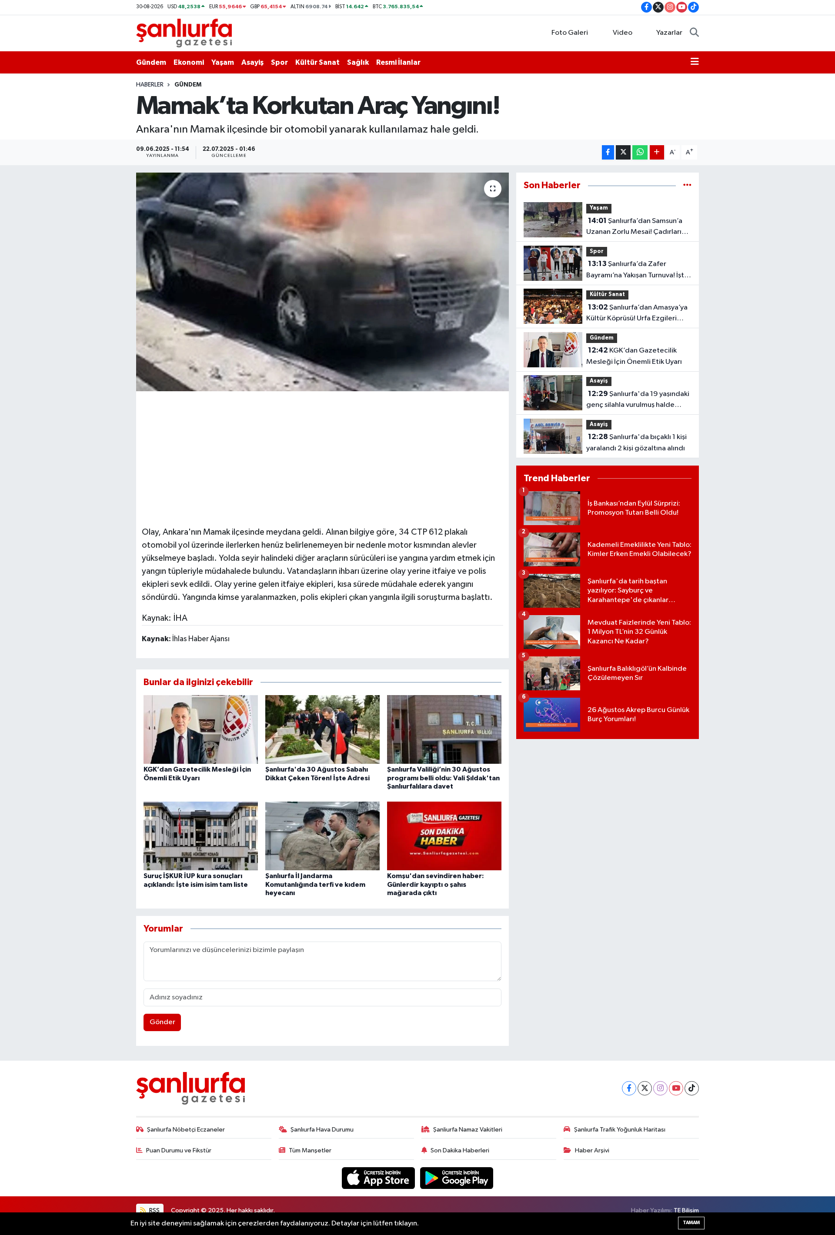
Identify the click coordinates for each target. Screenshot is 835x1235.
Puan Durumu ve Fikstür (178, 1150)
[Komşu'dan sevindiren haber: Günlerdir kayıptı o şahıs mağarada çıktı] (444, 835)
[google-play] (456, 1178)
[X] (645, 1088)
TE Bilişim (686, 1210)
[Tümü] (687, 185)
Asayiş (252, 62)
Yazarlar (669, 33)
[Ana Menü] (695, 62)
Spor (279, 62)
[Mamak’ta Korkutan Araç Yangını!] (322, 282)
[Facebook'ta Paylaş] (608, 152)
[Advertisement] (322, 457)
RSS (154, 1210)
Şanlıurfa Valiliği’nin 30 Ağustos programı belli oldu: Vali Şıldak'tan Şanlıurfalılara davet (443, 777)
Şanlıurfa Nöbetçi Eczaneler (186, 1129)
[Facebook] (629, 1088)
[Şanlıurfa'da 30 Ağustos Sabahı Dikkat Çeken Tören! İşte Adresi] (322, 729)
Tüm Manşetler (310, 1150)
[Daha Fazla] (657, 152)
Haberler (150, 85)
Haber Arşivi (592, 1150)
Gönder (162, 1022)
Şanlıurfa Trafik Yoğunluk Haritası (619, 1129)
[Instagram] (660, 1088)
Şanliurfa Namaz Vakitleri (467, 1129)
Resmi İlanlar (398, 62)
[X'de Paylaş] (623, 152)
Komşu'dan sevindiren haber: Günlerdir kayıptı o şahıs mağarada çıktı (435, 884)
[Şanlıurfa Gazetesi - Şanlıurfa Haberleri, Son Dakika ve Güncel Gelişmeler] (184, 33)
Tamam (691, 1222)
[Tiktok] (692, 1088)
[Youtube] (676, 1088)
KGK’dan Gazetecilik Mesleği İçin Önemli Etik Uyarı (634, 356)
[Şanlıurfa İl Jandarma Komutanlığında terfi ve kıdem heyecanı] (322, 835)
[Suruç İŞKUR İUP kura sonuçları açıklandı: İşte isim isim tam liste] (201, 835)
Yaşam (222, 62)
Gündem (151, 62)
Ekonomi (189, 62)
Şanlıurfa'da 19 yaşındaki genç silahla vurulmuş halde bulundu (637, 400)
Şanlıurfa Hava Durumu (322, 1129)
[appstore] (379, 1178)
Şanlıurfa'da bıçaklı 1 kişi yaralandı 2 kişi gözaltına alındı (636, 442)
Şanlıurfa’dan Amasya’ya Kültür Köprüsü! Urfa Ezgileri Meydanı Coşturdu (637, 313)
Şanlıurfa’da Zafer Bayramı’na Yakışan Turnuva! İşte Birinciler (637, 270)
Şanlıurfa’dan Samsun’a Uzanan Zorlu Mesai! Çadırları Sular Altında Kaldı (634, 227)
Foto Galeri (569, 33)
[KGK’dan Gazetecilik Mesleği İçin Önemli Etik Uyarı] (201, 729)
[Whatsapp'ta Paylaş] (640, 152)
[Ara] (694, 33)
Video (622, 33)
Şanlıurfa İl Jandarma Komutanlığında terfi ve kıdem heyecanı (315, 884)
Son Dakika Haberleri (460, 1150)
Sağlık (358, 62)
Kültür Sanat (317, 62)
